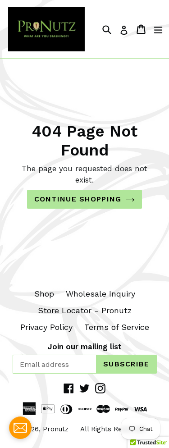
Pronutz (56, 429)
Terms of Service (116, 327)
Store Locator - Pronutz (85, 310)
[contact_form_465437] (20, 427)
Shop (44, 293)
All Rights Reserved (112, 429)
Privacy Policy (46, 327)
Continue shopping (78, 199)
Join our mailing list (84, 346)
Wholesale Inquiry (100, 293)
